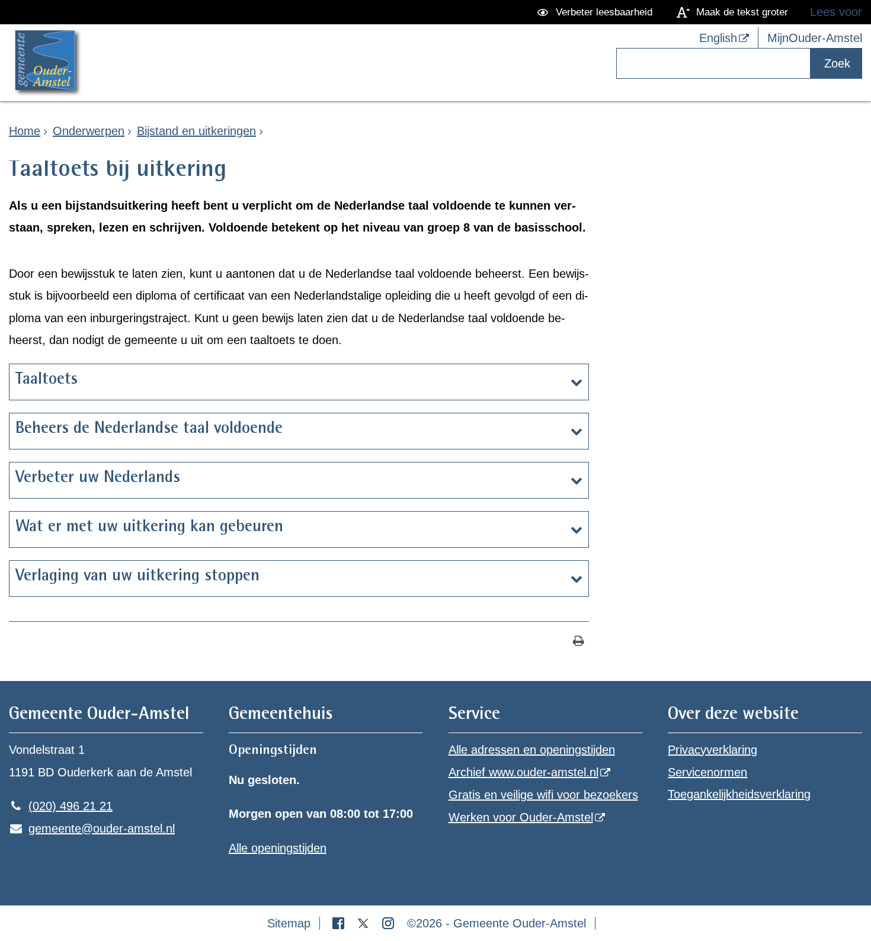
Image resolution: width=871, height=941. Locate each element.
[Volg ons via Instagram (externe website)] (390, 923)
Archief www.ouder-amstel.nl (523, 772)
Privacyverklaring (712, 749)
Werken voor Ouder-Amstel (521, 817)
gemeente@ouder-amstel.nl (92, 828)
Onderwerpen (88, 130)
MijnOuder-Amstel (814, 38)
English (718, 38)
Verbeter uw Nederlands (97, 478)
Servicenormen (707, 772)
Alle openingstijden (277, 848)
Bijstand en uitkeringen (196, 130)
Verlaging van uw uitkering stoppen (137, 577)
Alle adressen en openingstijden (532, 749)
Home (24, 130)
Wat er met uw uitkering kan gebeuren (149, 527)
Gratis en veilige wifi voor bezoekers (543, 794)
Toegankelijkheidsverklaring (739, 794)
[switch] (597, 12)
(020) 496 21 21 (61, 805)
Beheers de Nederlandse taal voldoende (149, 429)
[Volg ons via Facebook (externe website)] (340, 923)
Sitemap (288, 923)
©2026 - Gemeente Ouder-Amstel (496, 923)
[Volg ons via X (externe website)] (365, 923)
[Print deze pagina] (578, 642)
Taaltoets (46, 380)
